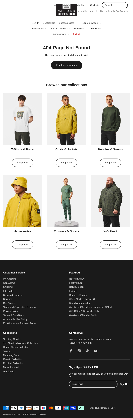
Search (109, 5)
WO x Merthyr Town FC (82, 299)
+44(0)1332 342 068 (80, 343)
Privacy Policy (10, 311)
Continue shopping (66, 65)
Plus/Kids (79, 28)
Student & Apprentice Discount (19, 307)
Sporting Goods (11, 339)
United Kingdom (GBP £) (101, 408)
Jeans (6, 351)
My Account (9, 278)
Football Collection (13, 363)
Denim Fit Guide (78, 295)
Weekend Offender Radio (83, 315)
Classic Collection (12, 359)
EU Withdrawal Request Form (19, 323)
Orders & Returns (12, 295)
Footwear (96, 28)
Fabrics (73, 291)
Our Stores (9, 303)
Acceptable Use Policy (15, 319)
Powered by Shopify (11, 414)
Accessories (59, 34)
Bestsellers (49, 23)
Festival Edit (75, 283)
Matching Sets (11, 355)
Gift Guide (8, 371)
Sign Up (123, 384)
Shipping (8, 287)
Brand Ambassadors (80, 303)
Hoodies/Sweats (90, 23)
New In (35, 23)
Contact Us (9, 283)
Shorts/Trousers (59, 28)
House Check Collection (16, 347)
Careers (7, 299)
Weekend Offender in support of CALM (90, 307)
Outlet (76, 34)
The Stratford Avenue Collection (20, 343)
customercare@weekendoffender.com (90, 339)
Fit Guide (8, 291)
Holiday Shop (76, 287)
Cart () (94, 5)
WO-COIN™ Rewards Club (84, 311)
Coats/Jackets (66, 23)
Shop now (22, 162)
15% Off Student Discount (82, 11)
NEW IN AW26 (77, 278)
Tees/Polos (38, 28)
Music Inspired (11, 367)
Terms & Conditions (13, 315)
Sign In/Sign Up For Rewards (114, 11)
